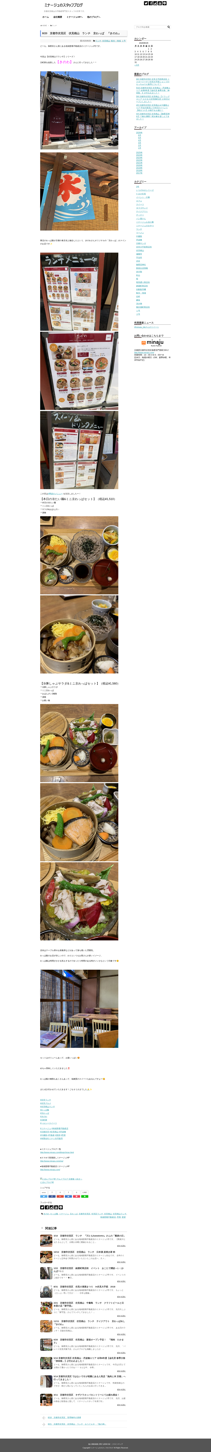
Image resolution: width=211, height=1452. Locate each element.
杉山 (138, 275)
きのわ (46, 1214)
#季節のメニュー (55, 494)
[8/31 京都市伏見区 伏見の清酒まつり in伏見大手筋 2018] (46, 1292)
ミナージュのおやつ (145, 226)
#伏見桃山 (54, 1132)
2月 (139, 145)
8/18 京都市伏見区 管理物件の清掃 (64, 1417)
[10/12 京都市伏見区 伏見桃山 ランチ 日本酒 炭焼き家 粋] (46, 1257)
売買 (119, 1217)
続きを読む (121, 1246)
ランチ (98, 41)
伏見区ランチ (97, 1214)
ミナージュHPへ (75, 17)
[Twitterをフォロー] (146, 3)
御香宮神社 (141, 265)
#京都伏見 (44, 1132)
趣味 (138, 300)
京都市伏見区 (84, 1214)
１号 (124, 41)
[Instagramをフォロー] (155, 3)
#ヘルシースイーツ (48, 1123)
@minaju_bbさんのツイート (146, 327)
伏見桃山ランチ (120, 1214)
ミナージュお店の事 (145, 222)
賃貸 (124, 1217)
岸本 (138, 261)
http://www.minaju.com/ (50, 1170)
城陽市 (139, 254)
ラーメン (140, 233)
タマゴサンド (142, 208)
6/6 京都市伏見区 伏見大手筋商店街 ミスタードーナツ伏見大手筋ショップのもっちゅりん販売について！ (153, 81)
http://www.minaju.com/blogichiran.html (57, 1152)
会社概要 (57, 17)
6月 (139, 135)
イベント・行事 (143, 197)
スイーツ (140, 204)
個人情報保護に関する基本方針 (99, 1444)
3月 (139, 143)
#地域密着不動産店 (60, 1128)
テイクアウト (142, 211)
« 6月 (137, 65)
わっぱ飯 (54, 1214)
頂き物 (139, 304)
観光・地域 (116, 41)
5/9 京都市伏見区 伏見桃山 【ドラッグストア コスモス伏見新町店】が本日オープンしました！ (153, 99)
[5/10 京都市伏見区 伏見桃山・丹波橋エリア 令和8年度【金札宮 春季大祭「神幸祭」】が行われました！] (46, 1363)
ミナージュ (64, 1214)
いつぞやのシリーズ (145, 190)
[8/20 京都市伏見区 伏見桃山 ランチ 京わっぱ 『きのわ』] (68, 1196)
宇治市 (139, 258)
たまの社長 (141, 194)
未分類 (139, 272)
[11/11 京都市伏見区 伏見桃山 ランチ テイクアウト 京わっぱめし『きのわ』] (46, 1326)
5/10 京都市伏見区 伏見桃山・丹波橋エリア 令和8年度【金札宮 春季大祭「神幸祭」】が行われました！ (153, 90)
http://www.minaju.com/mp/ (51, 1161)
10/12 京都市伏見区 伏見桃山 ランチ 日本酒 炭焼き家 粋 (84, 1252)
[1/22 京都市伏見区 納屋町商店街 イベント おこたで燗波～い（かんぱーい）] (46, 1273)
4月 (139, 140)
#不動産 (51, 1135)
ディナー (140, 215)
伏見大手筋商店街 (144, 247)
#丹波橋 (62, 1132)
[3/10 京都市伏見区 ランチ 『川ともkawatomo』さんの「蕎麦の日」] (46, 1241)
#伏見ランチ (45, 1100)
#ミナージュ (45, 1128)
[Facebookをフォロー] (151, 3)
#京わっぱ (44, 1113)
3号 (137, 187)
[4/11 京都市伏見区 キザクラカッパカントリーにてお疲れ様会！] (46, 1400)
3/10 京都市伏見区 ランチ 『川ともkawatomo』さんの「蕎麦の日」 (90, 1236)
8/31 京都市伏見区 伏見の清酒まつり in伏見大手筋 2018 (84, 1286)
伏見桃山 (106, 41)
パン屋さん (141, 219)
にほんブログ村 (47, 1182)
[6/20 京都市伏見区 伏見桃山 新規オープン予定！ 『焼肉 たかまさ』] (46, 1345)
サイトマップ (118, 1444)
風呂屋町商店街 (143, 307)
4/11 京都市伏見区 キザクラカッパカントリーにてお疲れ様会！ (86, 1395)
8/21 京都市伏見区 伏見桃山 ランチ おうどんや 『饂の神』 (77, 1424)
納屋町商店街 (142, 286)
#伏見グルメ (45, 1103)
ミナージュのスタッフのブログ (102, 1448)
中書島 (139, 236)
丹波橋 (139, 240)
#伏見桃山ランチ (47, 1107)
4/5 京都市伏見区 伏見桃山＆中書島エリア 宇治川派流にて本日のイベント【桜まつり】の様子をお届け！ (152, 107)
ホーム (45, 17)
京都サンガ (141, 243)
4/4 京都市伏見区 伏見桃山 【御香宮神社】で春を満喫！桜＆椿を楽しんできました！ (153, 116)
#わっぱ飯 (44, 1110)
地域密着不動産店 (108, 1217)
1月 (139, 148)
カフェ (139, 201)
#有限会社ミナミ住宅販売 (51, 1138)
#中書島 (43, 1135)
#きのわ (43, 1116)
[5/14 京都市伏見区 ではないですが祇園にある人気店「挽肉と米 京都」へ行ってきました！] (46, 1381)
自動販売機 (141, 289)
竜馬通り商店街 (143, 282)
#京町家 (43, 1120)
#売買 (63, 1135)
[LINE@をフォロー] (165, 3)
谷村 (138, 296)
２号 (138, 314)
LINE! (85, 1192)
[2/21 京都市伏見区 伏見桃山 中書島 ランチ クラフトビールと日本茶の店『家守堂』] (46, 1308)
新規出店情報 (142, 268)
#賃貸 (57, 1135)
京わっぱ (74, 1214)
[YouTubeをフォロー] (160, 3)
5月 (139, 138)
